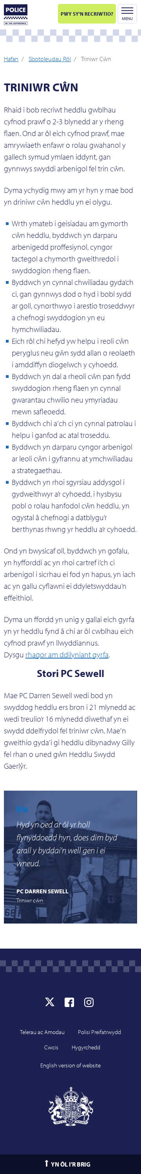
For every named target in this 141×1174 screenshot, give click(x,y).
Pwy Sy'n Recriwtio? (87, 14)
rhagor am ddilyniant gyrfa (66, 654)
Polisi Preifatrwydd (99, 1032)
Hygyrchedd (86, 1047)
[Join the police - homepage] (15, 14)
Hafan (11, 59)
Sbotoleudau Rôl (50, 59)
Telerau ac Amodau (42, 1032)
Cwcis (51, 1047)
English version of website (70, 1065)
